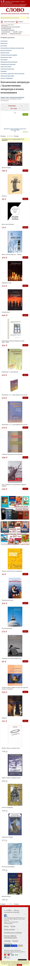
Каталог (6, 926)
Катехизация (4, 59)
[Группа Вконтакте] (1, 1)
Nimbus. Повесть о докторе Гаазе (11, 748)
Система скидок (7, 30)
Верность (4, 196)
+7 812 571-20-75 (14, 5)
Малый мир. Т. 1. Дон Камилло (10, 372)
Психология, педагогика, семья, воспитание (12, 73)
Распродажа (6, 28)
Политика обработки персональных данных (10, 936)
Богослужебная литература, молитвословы (12, 48)
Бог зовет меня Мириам (8, 866)
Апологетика (4, 41)
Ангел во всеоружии (7, 807)
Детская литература (6, 50)
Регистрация (11, 21)
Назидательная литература (8, 64)
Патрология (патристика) (7, 69)
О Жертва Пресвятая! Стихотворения (12, 454)
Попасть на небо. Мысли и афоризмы (12, 571)
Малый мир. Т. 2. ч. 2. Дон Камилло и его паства (15, 424)
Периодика (4, 71)
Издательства (15, 33)
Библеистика (4, 43)
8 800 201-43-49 (23, 4)
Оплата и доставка (15, 1)
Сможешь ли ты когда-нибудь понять (12, 658)
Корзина (21, 21)
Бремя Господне (6, 167)
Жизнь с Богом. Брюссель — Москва (11, 254)
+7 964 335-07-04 (21, 5)
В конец (16, 136)
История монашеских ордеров (9, 55)
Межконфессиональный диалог (9, 62)
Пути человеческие (7, 628)
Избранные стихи (6, 282)
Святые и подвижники (7, 78)
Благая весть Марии (7, 837)
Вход (5, 21)
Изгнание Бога (6, 312)
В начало (3, 136)
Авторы (4, 33)
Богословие (4, 45)
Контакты (23, 1)
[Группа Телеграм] (3, 1)
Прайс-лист (17, 32)
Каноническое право (6, 57)
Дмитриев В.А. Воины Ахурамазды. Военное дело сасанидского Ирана (15, 129)
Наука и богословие (6, 66)
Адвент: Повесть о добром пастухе (11, 777)
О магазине (7, 1)
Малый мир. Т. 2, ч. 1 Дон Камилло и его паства (14, 394)
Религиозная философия (7, 76)
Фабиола (4, 718)
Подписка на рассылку (10, 27)
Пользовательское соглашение (13, 932)
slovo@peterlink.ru (8, 923)
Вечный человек (6, 896)
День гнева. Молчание (8, 224)
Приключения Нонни (7, 600)
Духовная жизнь (5, 52)
